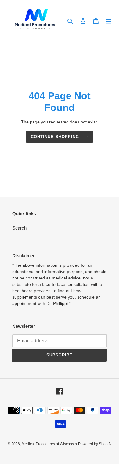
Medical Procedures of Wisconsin (49, 444)
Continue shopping (55, 136)
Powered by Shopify (94, 444)
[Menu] (108, 20)
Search (19, 227)
